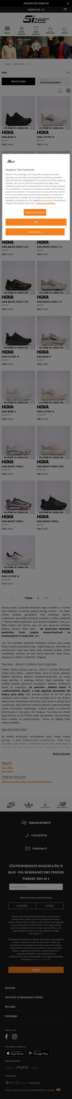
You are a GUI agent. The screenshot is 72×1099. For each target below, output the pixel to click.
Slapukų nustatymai (35, 212)
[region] (36, 197)
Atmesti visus (35, 232)
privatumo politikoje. (46, 203)
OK (35, 222)
